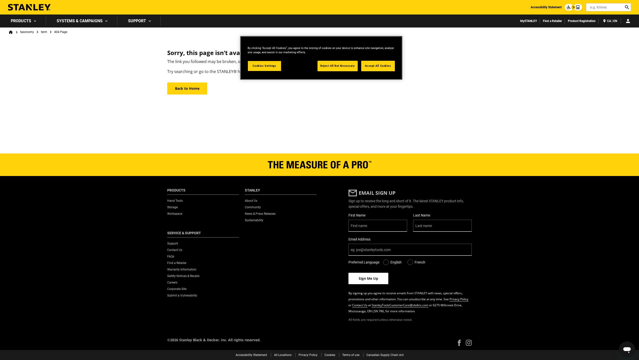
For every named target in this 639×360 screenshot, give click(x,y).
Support (137, 20)
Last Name (421, 215)
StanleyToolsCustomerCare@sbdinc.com (400, 305)
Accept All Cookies (378, 66)
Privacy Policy (459, 299)
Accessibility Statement (546, 7)
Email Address (359, 239)
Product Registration (582, 21)
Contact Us (359, 305)
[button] (459, 343)
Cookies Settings (264, 66)
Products (21, 20)
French (420, 262)
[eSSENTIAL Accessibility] (573, 7)
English (396, 262)
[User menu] (628, 21)
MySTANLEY (528, 21)
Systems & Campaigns (80, 20)
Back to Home (187, 88)
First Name (356, 215)
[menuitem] (23, 21)
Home (10, 32)
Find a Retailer (552, 21)
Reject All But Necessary (337, 66)
